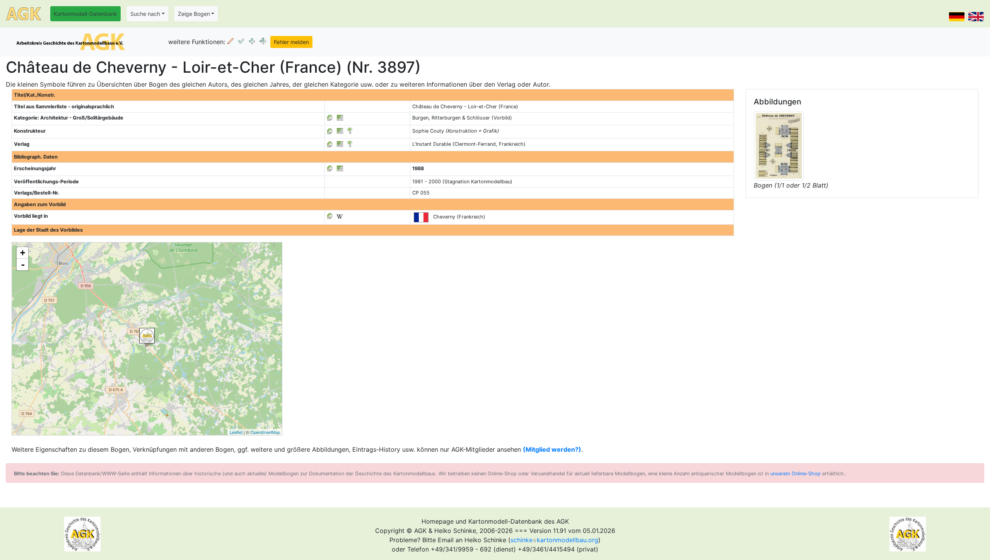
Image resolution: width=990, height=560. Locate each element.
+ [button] (22, 253)
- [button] (23, 264)
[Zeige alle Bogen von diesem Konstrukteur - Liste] (329, 131)
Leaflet (236, 432)
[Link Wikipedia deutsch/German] (339, 216)
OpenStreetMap (265, 432)
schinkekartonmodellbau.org (554, 540)
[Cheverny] (147, 335)
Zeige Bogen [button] (194, 13)
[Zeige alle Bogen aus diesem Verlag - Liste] (329, 144)
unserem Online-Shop (795, 473)
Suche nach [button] (145, 13)
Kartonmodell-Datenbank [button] (85, 13)
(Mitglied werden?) (552, 449)
